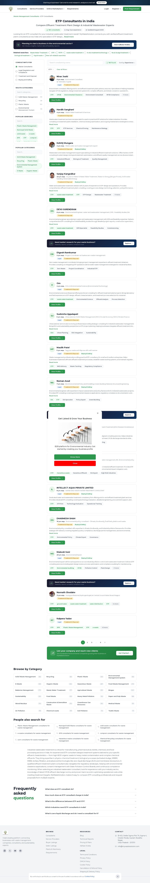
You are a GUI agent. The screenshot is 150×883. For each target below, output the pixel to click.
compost (33, 138)
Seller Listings (51, 846)
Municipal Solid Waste (25, 130)
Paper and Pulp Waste (121, 696)
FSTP (60, 53)
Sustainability (28, 696)
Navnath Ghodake (66, 592)
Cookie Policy (85, 865)
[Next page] (105, 642)
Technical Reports (87, 839)
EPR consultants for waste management (74, 733)
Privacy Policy (85, 858)
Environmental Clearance (73, 95)
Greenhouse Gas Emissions (90, 703)
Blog (82, 836)
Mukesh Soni (63, 552)
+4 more (115, 604)
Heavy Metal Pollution (90, 696)
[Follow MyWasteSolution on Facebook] (20, 851)
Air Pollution (28, 711)
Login (106, 9)
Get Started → (125, 653)
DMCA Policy (85, 861)
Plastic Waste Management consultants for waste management (34, 727)
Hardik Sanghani (65, 109)
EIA (52, 400)
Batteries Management (28, 690)
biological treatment (22, 55)
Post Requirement (132, 9)
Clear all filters (62, 69)
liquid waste (38, 55)
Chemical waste (59, 711)
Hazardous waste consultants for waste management (74, 740)
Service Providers (37, 9)
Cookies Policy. (90, 876)
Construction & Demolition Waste (59, 703)
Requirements (73, 9)
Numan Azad (63, 381)
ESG (52, 333)
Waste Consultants (25, 67)
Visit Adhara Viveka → (123, 45)
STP (52, 53)
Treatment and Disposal (27, 76)
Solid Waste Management (28, 97)
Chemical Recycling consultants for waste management (115, 740)
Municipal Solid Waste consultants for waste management (75, 727)
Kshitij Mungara (65, 143)
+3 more (105, 627)
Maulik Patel (63, 347)
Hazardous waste (63, 473)
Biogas (121, 690)
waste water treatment (74, 53)
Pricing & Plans (85, 842)
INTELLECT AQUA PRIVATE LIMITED (75, 488)
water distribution (96, 604)
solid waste (21, 134)
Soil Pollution (90, 711)
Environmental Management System (26, 109)
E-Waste (20, 171)
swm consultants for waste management (33, 740)
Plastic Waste (23, 104)
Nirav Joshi (62, 76)
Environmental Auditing (65, 568)
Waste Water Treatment (38, 53)
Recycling (22, 101)
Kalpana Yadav (64, 618)
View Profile (56, 100)
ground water (62, 604)
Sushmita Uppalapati (67, 314)
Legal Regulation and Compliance (26, 71)
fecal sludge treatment (120, 53)
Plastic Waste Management (26, 126)
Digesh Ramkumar (66, 252)
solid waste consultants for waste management (112, 727)
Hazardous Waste (90, 684)
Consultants (22, 9)
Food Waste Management (121, 684)
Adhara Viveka (85, 846)
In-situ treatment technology (97, 53)
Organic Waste (32, 171)
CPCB (59, 95)
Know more (101, 2)
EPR (18, 138)
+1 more (125, 95)
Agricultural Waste (90, 690)
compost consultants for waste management (117, 733)
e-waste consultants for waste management (34, 733)
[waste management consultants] (11, 9)
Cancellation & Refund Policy (91, 868)
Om (59, 283)
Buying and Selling (25, 80)
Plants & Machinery (53, 849)
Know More (75, 457)
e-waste (32, 134)
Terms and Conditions (88, 855)
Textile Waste (121, 711)
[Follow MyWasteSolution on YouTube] (15, 851)
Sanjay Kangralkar (66, 174)
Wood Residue (28, 703)
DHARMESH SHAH (66, 518)
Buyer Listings (51, 842)
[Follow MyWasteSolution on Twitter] (10, 851)
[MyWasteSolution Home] (22, 833)
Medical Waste (121, 703)
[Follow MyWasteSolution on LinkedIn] (5, 851)
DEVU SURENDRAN (66, 209)
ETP (52, 95)
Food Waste (59, 696)
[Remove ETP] (53, 69)
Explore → (129, 243)
